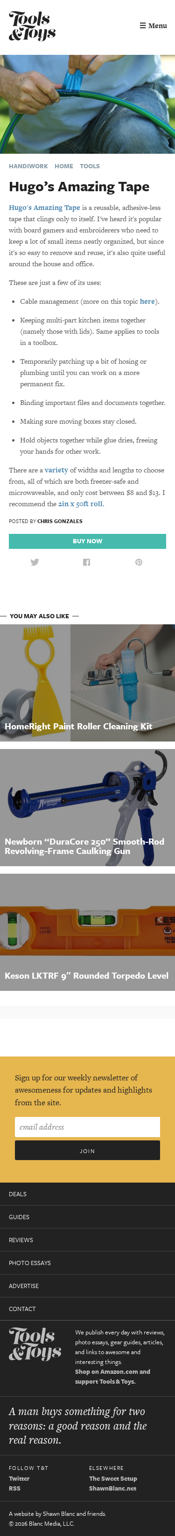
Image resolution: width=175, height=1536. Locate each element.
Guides (19, 1216)
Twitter (19, 1478)
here (147, 301)
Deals (18, 1194)
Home (64, 166)
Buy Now (87, 541)
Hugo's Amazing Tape (44, 207)
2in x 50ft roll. (81, 504)
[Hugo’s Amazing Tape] (87, 103)
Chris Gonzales (60, 521)
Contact (22, 1308)
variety (56, 470)
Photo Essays (30, 1262)
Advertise (24, 1285)
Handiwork (28, 166)
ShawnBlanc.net (112, 1488)
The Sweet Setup (113, 1478)
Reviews (21, 1239)
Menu (153, 25)
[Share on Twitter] (34, 563)
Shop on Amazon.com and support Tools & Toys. (112, 1376)
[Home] (32, 27)
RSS (15, 1488)
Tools (90, 166)
